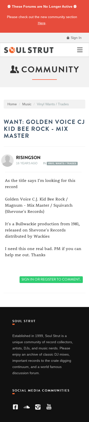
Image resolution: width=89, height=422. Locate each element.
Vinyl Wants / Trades (62, 163)
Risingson (28, 157)
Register (48, 279)
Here (41, 23)
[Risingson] (9, 160)
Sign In (76, 38)
